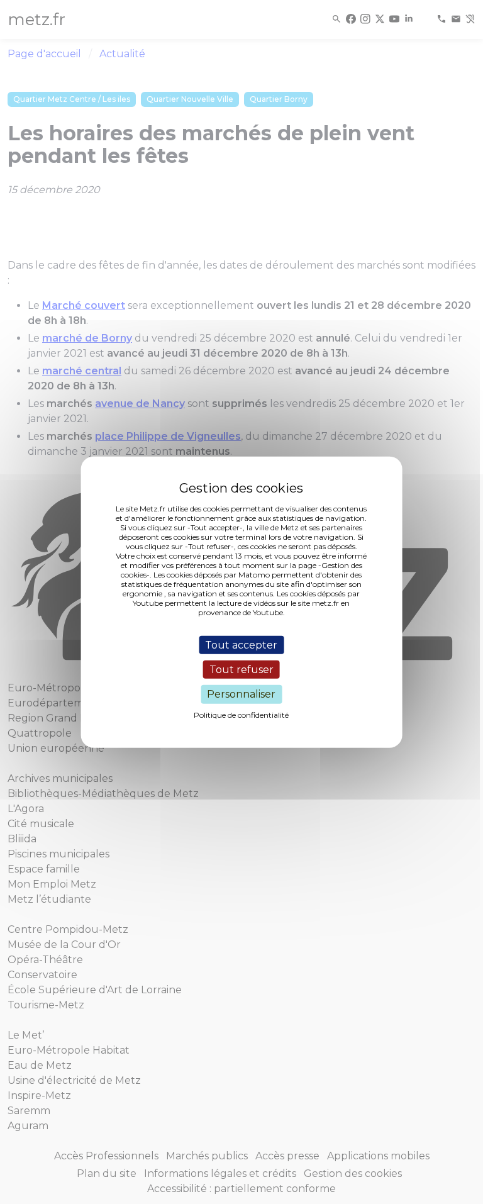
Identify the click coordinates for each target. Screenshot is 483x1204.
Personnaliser (241, 694)
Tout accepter (241, 645)
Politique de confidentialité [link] (241, 714)
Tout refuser (241, 670)
